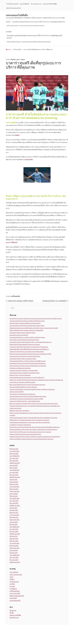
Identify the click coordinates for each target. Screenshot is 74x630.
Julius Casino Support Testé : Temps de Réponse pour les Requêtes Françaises (33, 418)
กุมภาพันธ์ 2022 (14, 498)
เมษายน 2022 (14, 494)
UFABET (17, 135)
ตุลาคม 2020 (13, 536)
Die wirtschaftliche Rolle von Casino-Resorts (23, 387)
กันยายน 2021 (14, 510)
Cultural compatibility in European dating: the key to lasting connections (32, 389)
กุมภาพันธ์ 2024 (14, 456)
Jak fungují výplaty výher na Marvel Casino (22, 333)
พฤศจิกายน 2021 (15, 505)
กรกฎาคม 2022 (14, 486)
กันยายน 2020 (14, 538)
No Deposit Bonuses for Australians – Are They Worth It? (27, 377)
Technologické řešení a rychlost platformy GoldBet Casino (28, 361)
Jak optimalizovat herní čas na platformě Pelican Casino (27, 321)
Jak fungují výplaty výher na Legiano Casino (23, 359)
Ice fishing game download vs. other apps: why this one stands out (30, 422)
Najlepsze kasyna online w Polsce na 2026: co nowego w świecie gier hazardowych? (35, 436)
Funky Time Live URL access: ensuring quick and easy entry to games (30, 432)
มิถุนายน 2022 (14, 489)
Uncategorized (14, 581)
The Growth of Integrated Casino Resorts (22, 394)
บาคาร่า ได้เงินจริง (11, 242)
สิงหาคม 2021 (14, 512)
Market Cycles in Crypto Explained (20, 375)
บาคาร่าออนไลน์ (15, 593)
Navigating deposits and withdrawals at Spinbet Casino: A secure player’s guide (34, 328)
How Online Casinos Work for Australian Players (24, 340)
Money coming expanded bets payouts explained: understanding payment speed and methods (35, 414)
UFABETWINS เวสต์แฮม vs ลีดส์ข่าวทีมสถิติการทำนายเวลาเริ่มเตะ (22, 301)
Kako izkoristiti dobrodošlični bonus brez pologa (25, 344)
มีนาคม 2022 (14, 496)
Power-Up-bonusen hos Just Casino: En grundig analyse (27, 351)
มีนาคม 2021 (14, 524)
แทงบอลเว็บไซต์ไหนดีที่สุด (50, 4)
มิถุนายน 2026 (14, 453)
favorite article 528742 (16, 392)
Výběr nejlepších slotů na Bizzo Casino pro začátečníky (26, 330)
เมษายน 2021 (14, 522)
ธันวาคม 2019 (14, 560)
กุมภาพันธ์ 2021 (14, 527)
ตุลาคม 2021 (13, 508)
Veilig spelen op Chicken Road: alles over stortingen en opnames (29, 420)
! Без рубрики (14, 572)
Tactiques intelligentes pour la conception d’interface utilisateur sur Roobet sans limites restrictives (35, 407)
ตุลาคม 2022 (13, 479)
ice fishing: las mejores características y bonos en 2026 (26, 399)
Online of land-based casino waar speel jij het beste (25, 434)
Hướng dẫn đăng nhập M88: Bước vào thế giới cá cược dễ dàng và (29, 349)
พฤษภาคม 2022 (14, 491)
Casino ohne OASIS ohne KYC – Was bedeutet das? (25, 401)
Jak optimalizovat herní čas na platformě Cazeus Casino (27, 325)
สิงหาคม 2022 (14, 484)
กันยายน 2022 (14, 482)
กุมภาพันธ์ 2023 (14, 470)
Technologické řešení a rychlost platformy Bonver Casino (27, 337)
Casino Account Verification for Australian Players (25, 356)
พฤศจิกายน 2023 (15, 463)
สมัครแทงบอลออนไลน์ (17, 596)
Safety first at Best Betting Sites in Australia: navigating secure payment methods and (36, 380)
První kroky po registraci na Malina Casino (22, 382)
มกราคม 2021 (14, 529)
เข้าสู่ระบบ (13, 610)
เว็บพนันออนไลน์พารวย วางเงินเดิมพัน (54, 301)
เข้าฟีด (12, 613)
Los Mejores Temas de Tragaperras (20, 425)
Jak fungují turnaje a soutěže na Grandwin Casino (25, 373)
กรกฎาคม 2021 (14, 515)
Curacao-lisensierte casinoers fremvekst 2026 (24, 370)
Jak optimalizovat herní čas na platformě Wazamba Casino (28, 396)
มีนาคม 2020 (14, 553)
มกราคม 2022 (14, 501)
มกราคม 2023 (14, 472)
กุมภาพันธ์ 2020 (14, 555)
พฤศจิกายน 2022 (15, 477)
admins (23, 59)
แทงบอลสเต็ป (28, 159)
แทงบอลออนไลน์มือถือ (17, 15)
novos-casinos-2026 (16, 574)
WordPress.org (14, 617)
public (11, 577)
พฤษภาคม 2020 (14, 548)
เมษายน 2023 (14, 465)
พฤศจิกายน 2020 (15, 534)
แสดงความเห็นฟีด (15, 615)
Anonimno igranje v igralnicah (19, 335)
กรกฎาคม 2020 (14, 543)
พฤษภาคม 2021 (14, 520)
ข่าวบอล (12, 586)
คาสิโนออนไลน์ (15, 296)
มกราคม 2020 (14, 557)
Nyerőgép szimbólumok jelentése (20, 368)
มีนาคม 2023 (14, 468)
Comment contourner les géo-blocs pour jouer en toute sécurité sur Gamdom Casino (36, 318)
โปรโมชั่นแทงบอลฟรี (12, 4)
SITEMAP (8, 22)
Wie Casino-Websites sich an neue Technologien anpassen (27, 384)
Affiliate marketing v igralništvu (19, 410)
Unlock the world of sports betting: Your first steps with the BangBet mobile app (35, 427)
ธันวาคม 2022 (14, 475)
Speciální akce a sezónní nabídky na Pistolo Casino (25, 323)
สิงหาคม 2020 (14, 541)
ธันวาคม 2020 (14, 531)
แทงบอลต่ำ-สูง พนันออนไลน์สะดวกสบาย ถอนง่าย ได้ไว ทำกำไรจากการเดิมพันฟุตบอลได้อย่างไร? (38, 22)
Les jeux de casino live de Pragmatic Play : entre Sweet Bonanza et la (30, 342)
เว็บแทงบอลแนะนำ (36, 4)
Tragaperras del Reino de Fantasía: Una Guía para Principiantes (29, 347)
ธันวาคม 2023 (14, 461)
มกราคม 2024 (14, 458)
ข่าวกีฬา (12, 584)
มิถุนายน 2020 (14, 546)
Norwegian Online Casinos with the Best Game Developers (28, 363)
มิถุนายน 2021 (14, 517)
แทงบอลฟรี (13, 598)
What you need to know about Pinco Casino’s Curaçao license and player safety (34, 403)
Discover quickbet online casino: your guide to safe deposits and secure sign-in (33, 429)
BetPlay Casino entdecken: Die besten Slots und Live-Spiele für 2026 (30, 354)
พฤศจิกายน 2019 (15, 562)
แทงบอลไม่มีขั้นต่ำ (24, 4)
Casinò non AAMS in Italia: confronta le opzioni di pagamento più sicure (31, 439)
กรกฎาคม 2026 (14, 451)
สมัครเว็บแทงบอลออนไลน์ (13, 8)
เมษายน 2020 (14, 550)
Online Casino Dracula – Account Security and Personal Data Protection (26, 25)
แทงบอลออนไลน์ (15, 600)
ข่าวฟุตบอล (13, 589)
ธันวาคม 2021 (14, 503)
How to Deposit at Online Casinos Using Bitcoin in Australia (28, 366)
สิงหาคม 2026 (14, 449)
